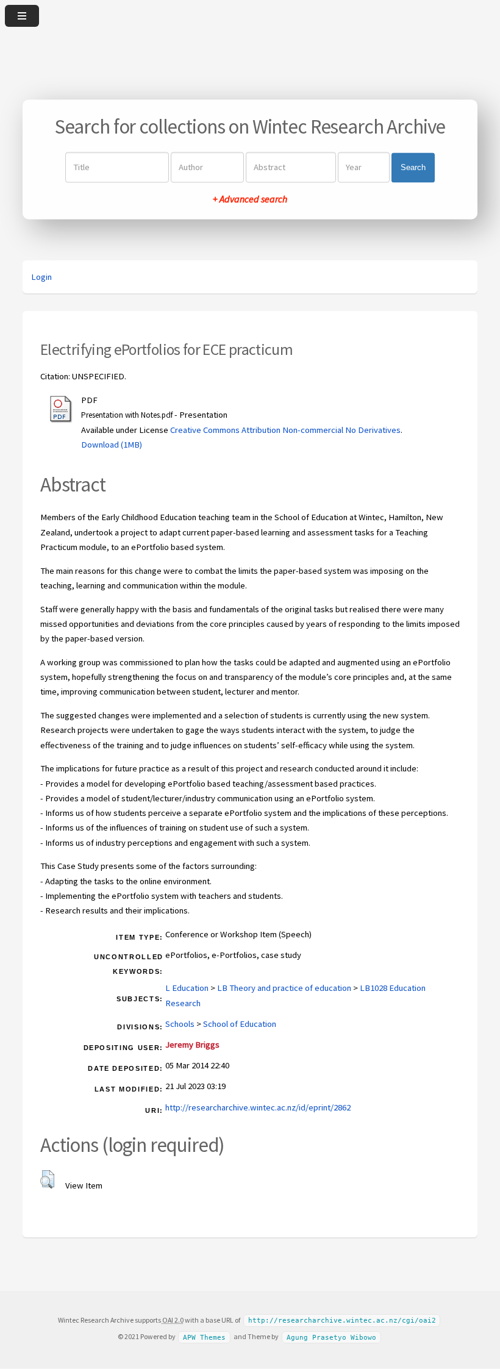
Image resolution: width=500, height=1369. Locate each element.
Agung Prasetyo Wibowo (331, 1337)
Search (413, 167)
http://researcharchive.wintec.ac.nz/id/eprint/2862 (258, 1107)
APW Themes (204, 1337)
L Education (187, 987)
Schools (180, 1023)
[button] (47, 1179)
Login (41, 276)
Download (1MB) (111, 444)
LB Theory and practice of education (284, 987)
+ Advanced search (250, 199)
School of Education (239, 1023)
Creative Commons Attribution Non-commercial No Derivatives (285, 429)
